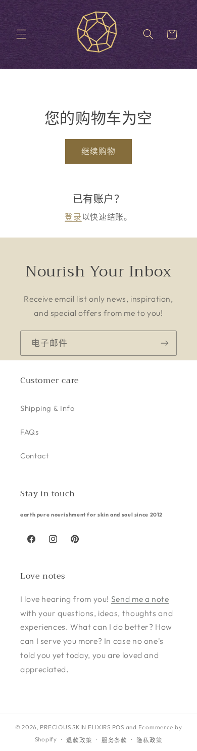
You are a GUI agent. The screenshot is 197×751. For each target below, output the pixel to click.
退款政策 (79, 740)
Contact (34, 455)
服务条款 (114, 740)
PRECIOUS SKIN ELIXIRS (75, 727)
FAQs (29, 432)
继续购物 (98, 151)
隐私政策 (149, 740)
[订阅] (164, 343)
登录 (73, 217)
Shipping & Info (47, 408)
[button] (21, 34)
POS (118, 727)
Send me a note (140, 599)
